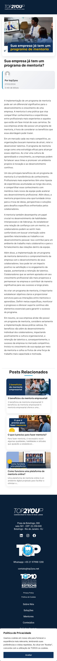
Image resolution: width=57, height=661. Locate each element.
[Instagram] (28, 535)
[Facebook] (35, 535)
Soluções (28, 610)
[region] (28, 644)
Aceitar (28, 655)
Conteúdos (28, 622)
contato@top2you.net (28, 568)
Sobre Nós (28, 604)
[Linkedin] (22, 535)
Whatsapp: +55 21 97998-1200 (28, 562)
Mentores (29, 616)
